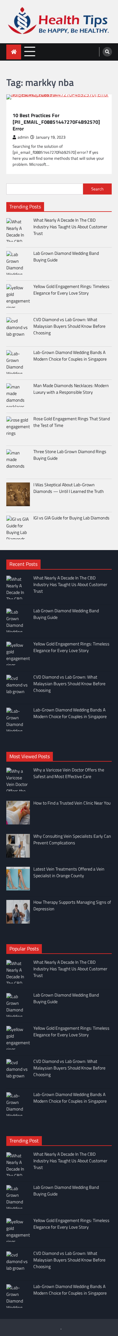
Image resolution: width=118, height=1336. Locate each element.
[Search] (107, 52)
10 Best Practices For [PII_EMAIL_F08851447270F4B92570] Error (56, 122)
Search (97, 189)
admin (23, 137)
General (21, 108)
